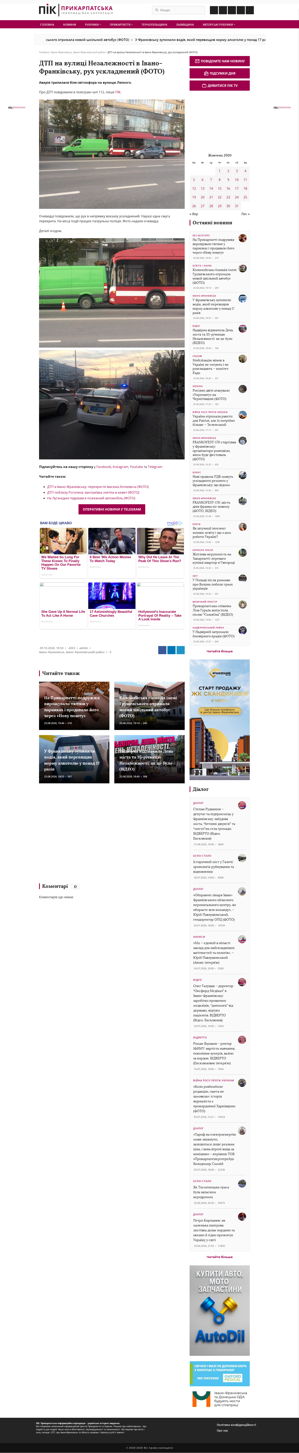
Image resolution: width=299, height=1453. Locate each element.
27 (202, 206)
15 (220, 188)
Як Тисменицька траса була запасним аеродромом (211, 1192)
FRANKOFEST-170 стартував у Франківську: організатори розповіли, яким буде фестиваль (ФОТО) (214, 450)
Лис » (245, 214)
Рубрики (92, 24)
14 (211, 188)
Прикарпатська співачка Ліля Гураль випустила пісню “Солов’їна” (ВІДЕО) (213, 610)
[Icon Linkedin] (232, 10)
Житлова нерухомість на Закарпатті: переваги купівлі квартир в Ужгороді (214, 558)
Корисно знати (203, 550)
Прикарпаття (120, 24)
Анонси (199, 937)
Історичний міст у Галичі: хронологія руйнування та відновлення (213, 867)
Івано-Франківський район (89, 52)
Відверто (200, 1037)
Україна (198, 386)
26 (194, 206)
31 (237, 206)
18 (245, 188)
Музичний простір (205, 601)
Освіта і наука (202, 265)
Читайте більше (220, 651)
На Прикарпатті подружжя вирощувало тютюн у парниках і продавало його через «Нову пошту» (213, 246)
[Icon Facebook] (214, 10)
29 (220, 206)
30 (228, 206)
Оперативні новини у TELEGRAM (112, 509)
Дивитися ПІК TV (223, 85)
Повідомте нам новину (223, 61)
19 (194, 197)
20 (202, 197)
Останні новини (212, 222)
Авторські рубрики (218, 24)
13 (202, 188)
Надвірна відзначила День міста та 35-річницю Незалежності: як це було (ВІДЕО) (213, 336)
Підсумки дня (223, 73)
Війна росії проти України (210, 412)
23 (228, 197)
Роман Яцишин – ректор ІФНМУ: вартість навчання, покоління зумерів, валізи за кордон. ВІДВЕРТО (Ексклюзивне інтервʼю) (214, 1053)
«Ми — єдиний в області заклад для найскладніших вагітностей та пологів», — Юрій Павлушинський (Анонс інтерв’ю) (214, 952)
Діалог (201, 789)
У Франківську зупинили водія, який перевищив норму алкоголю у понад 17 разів (153, 39)
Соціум (197, 356)
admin (83, 648)
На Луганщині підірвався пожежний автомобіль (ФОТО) (91, 498)
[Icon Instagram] (223, 10)
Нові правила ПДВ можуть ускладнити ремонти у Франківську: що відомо (213, 481)
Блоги (197, 524)
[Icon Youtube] (250, 10)
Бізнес (197, 472)
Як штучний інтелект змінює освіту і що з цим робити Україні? (212, 532)
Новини (69, 24)
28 (211, 206)
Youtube (136, 467)
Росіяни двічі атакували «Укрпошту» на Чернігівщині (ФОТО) (211, 395)
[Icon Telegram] (241, 10)
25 (245, 197)
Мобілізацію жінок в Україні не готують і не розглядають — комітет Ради (211, 366)
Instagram (120, 467)
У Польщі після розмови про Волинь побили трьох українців (213, 584)
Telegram (155, 467)
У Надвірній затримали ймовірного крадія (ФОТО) (214, 634)
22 (220, 197)
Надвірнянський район (208, 627)
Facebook (103, 467)
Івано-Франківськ (61, 52)
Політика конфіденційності (236, 1425)
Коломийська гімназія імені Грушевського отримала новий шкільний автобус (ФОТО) (215, 276)
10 (237, 179)
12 (194, 188)
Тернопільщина (154, 24)
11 (245, 179)
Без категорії (201, 235)
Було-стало (202, 855)
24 (237, 197)
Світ (195, 576)
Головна (47, 24)
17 (237, 188)
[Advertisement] (98, 835)
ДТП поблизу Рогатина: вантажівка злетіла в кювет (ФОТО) (93, 492)
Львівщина (185, 24)
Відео (196, 326)
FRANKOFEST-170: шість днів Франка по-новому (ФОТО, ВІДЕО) (211, 507)
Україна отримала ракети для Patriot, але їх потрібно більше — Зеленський (214, 420)
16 (228, 188)
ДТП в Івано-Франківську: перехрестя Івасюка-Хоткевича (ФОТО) (98, 486)
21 (211, 197)
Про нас (222, 1430)
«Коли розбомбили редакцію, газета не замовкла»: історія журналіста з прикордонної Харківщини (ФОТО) (214, 1099)
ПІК (118, 92)
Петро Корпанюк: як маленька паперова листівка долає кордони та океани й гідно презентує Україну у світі (214, 1230)
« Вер (194, 214)
